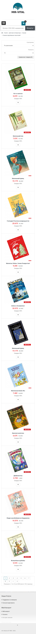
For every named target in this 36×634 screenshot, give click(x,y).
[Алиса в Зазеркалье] (18, 290)
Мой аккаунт (6, 611)
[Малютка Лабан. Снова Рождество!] (18, 247)
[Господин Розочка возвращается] (18, 205)
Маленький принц (18, 178)
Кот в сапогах (18, 93)
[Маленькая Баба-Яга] (18, 375)
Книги (6, 33)
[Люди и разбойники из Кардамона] (18, 502)
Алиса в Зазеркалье (18, 306)
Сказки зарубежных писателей (11, 35)
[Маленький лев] (18, 120)
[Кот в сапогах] (18, 78)
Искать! (30, 28)
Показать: (31, 49)
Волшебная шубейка (18, 560)
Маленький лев (18, 136)
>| (17, 581)
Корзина (4, 614)
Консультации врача (8, 603)
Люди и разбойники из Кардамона (18, 518)
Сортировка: (30, 42)
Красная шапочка (18, 433)
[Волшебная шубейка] (18, 545)
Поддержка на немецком (9, 600)
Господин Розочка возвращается (18, 221)
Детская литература (15, 33)
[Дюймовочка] (18, 460)
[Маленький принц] (18, 163)
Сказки (24, 33)
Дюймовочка (18, 475)
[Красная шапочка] (18, 417)
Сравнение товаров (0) (25, 57)
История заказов (7, 617)
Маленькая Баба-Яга (18, 391)
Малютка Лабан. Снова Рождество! (18, 263)
